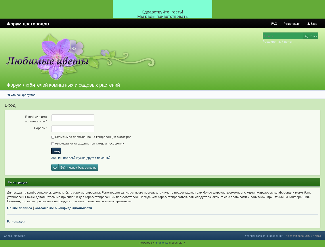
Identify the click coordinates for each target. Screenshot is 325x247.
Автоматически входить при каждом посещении (89, 143)
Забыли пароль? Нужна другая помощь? (81, 157)
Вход (56, 151)
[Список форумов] (121, 56)
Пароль (40, 127)
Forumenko (161, 242)
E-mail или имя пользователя (36, 118)
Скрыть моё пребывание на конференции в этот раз (92, 136)
